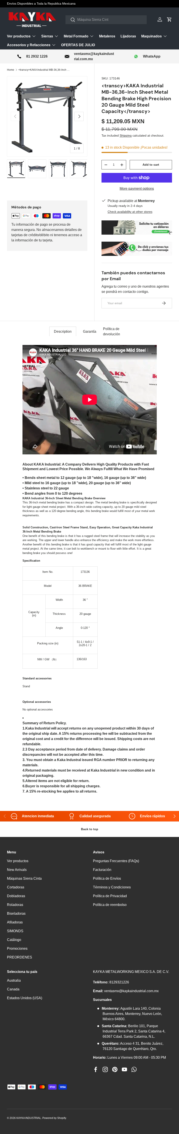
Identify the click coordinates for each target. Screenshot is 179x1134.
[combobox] (106, 19)
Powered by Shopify (54, 1118)
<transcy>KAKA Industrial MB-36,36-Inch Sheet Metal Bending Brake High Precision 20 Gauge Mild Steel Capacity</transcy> (44, 70)
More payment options (137, 188)
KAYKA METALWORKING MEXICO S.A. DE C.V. (131, 972)
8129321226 (119, 982)
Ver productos (17, 861)
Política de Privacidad (110, 896)
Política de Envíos (107, 878)
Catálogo (14, 940)
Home (10, 70)
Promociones (17, 948)
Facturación (102, 870)
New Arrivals (17, 870)
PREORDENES (19, 957)
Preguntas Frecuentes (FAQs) (116, 861)
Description (63, 331)
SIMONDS (15, 931)
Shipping (126, 135)
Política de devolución (111, 331)
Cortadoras (15, 887)
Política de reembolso (110, 905)
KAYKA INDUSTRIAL (28, 1118)
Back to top (89, 829)
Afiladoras (15, 922)
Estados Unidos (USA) (24, 998)
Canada (13, 989)
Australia (14, 980)
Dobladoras (16, 896)
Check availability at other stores (130, 211)
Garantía (89, 331)
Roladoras (15, 905)
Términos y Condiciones (112, 887)
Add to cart (151, 164)
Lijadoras (128, 36)
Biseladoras (16, 913)
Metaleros (107, 36)
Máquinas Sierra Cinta (24, 878)
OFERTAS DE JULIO (78, 45)
